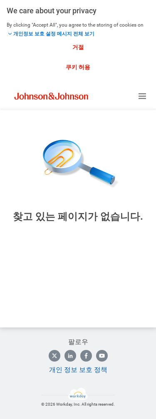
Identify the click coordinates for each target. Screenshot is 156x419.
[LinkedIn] (70, 356)
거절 (78, 47)
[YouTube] (102, 356)
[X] (54, 356)
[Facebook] (86, 356)
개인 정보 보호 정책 (78, 370)
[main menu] (142, 96)
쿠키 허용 (78, 67)
